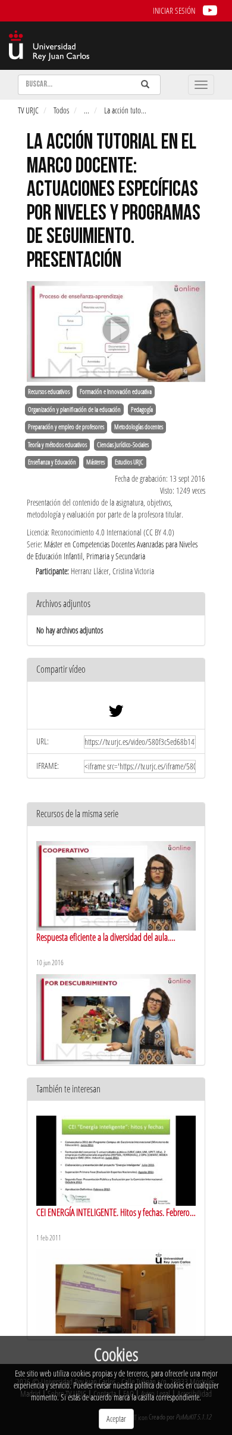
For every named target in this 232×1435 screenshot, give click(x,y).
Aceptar (116, 1418)
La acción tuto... (125, 110)
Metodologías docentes (138, 427)
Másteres (95, 462)
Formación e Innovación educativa (116, 391)
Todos (61, 110)
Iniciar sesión (174, 10)
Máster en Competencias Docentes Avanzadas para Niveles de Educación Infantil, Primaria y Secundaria (112, 550)
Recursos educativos (49, 391)
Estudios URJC (129, 462)
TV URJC (28, 110)
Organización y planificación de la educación (74, 409)
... (86, 110)
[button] (116, 670)
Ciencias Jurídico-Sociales (123, 445)
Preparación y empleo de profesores (66, 427)
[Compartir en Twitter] (116, 713)
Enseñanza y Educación (52, 462)
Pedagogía (142, 409)
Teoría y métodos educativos (57, 445)
